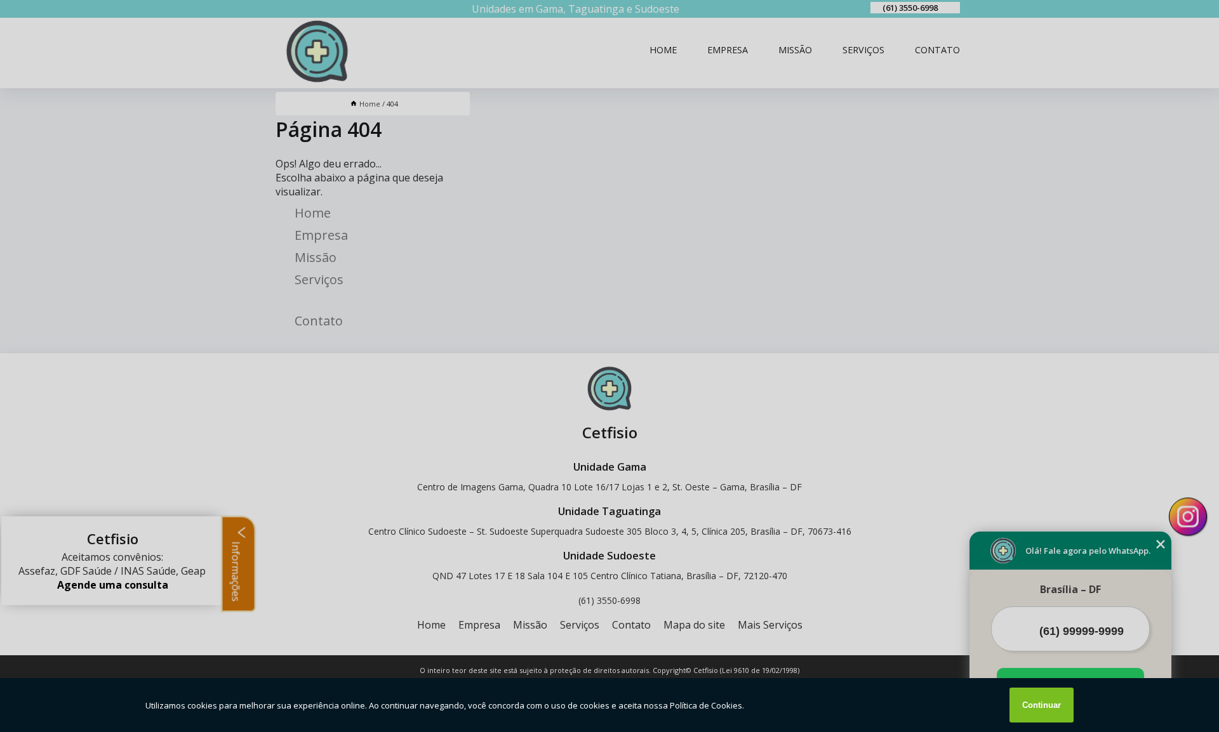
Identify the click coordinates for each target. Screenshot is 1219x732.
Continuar (1041, 705)
